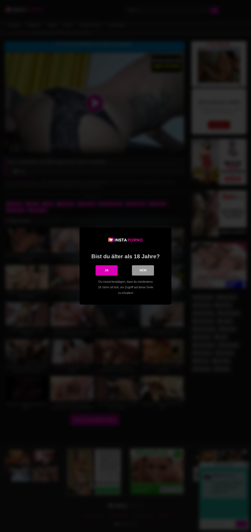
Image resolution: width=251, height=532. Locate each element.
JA (107, 270)
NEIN (143, 270)
